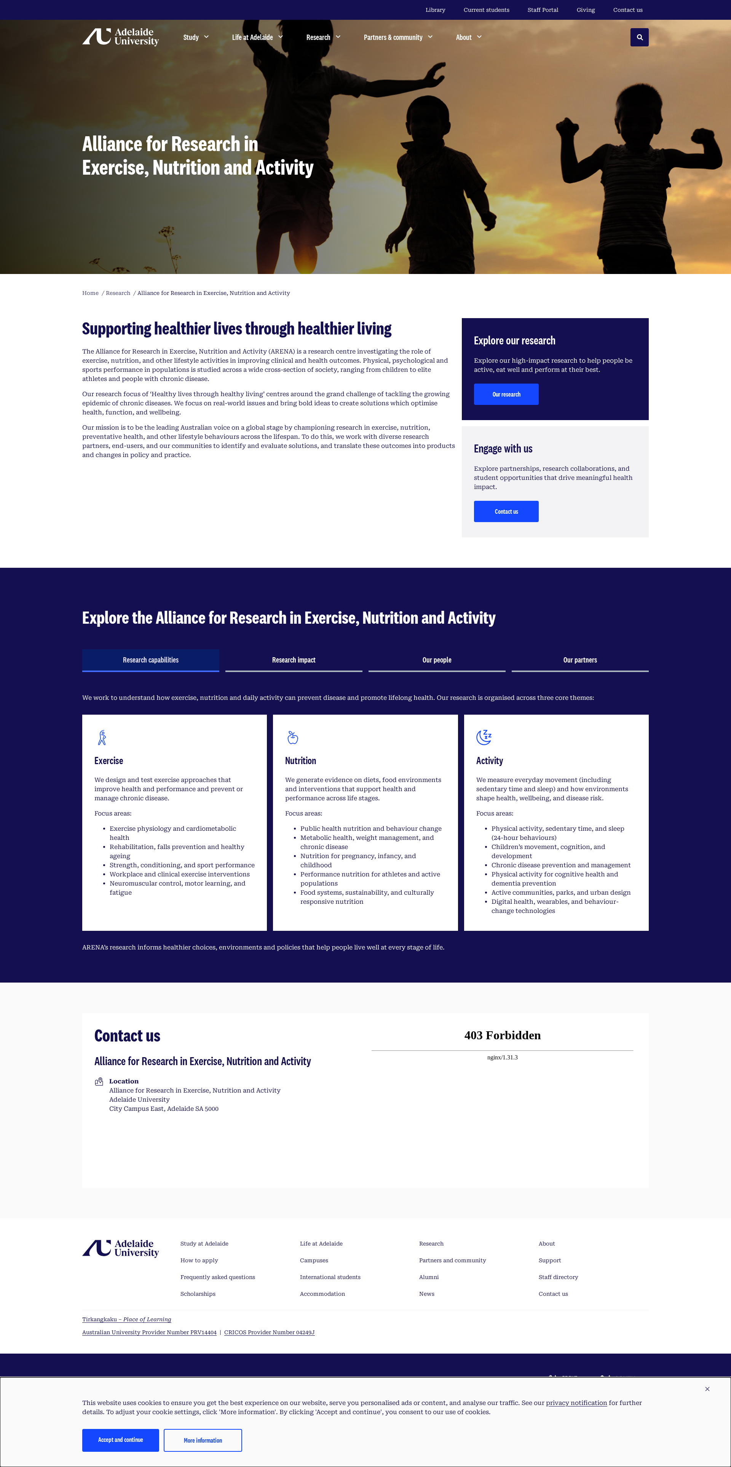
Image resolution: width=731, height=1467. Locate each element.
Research (431, 1244)
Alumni (429, 1277)
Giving (586, 10)
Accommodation (322, 1294)
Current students (486, 10)
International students (330, 1277)
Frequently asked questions (217, 1277)
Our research (506, 394)
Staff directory (558, 1277)
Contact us (628, 10)
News (426, 1294)
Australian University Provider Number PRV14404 (149, 1332)
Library (435, 10)
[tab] (150, 660)
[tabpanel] (365, 822)
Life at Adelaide (321, 1244)
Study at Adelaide (204, 1244)
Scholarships (197, 1294)
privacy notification (576, 1402)
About (547, 1244)
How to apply (199, 1260)
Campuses (314, 1260)
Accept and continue (120, 1439)
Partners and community (452, 1260)
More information (203, 1440)
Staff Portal (543, 10)
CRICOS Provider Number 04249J (269, 1332)
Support (550, 1260)
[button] (707, 1389)
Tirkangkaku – (126, 1319)
